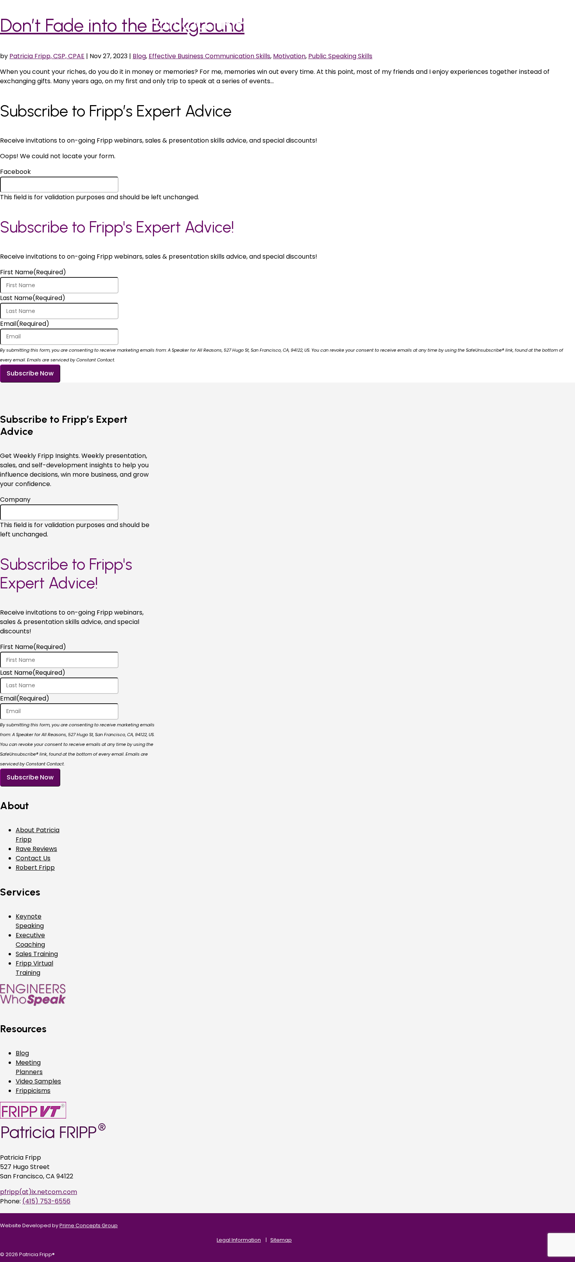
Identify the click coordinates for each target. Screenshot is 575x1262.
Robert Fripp (35, 867)
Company (15, 499)
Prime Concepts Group (88, 1225)
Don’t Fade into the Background (122, 25)
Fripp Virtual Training (34, 968)
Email (24, 323)
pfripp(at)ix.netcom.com (38, 1191)
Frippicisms (33, 1090)
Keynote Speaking (30, 921)
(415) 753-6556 (46, 1201)
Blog (139, 56)
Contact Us (33, 858)
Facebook (15, 171)
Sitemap (281, 1240)
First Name (33, 272)
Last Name (32, 297)
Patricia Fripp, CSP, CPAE (46, 56)
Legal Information (239, 1240)
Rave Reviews (36, 848)
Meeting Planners (29, 1067)
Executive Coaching (30, 940)
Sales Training (37, 953)
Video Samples (38, 1081)
